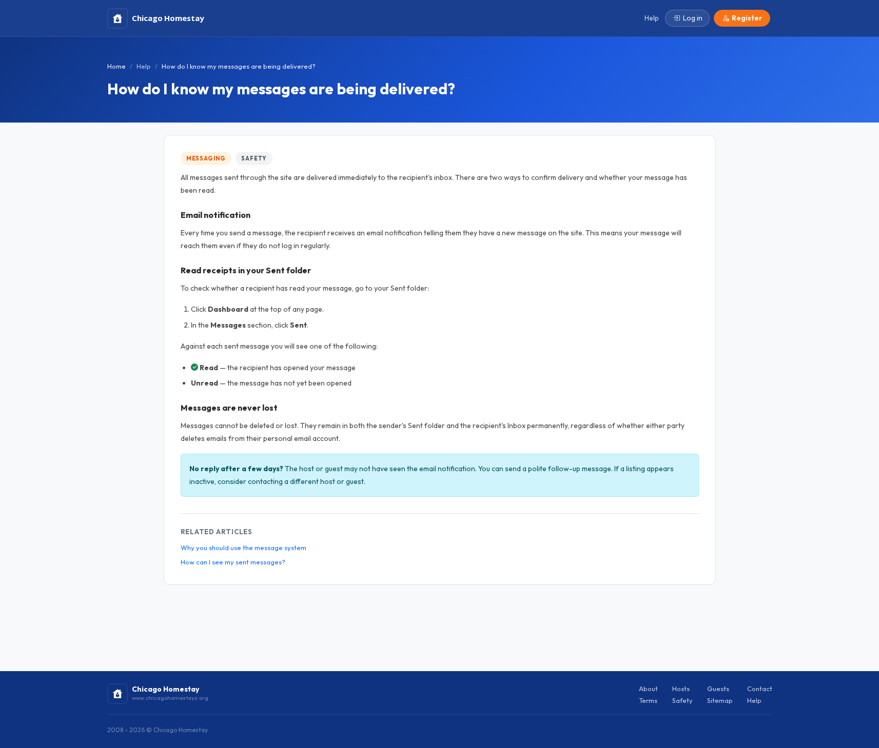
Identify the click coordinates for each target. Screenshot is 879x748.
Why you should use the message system (243, 547)
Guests (718, 688)
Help (143, 66)
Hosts (681, 688)
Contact (759, 688)
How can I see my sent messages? (233, 562)
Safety (254, 158)
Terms (648, 700)
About (648, 688)
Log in (692, 18)
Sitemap (720, 700)
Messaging (206, 158)
